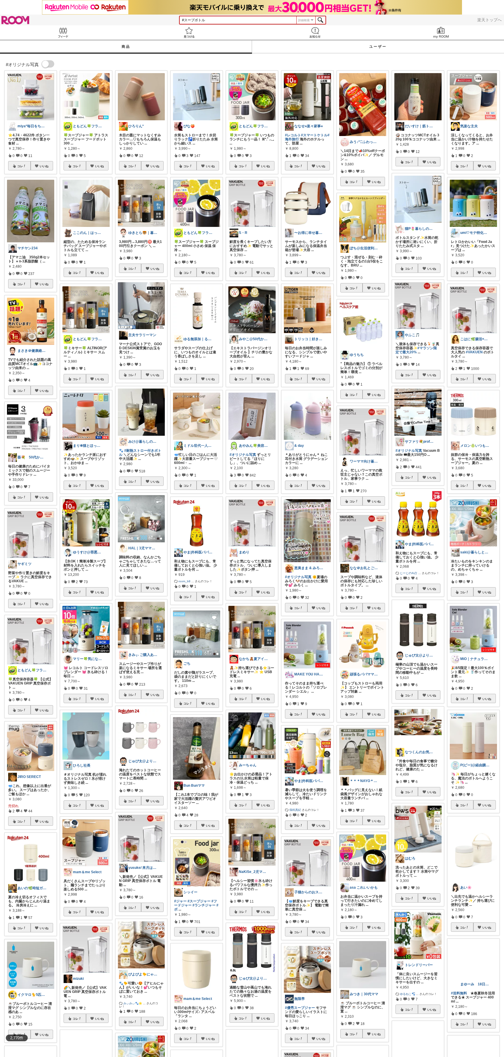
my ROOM (441, 32)
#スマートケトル (314, 135)
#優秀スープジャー (300, 1008)
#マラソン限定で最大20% (416, 350)
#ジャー (180, 901)
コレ (20, 166)
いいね (44, 166)
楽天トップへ (489, 19)
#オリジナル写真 (243, 455)
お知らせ (315, 32)
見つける (189, 32)
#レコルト (293, 135)
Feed (63, 32)
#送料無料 (459, 1003)
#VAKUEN (474, 352)
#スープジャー (199, 901)
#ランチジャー (204, 905)
